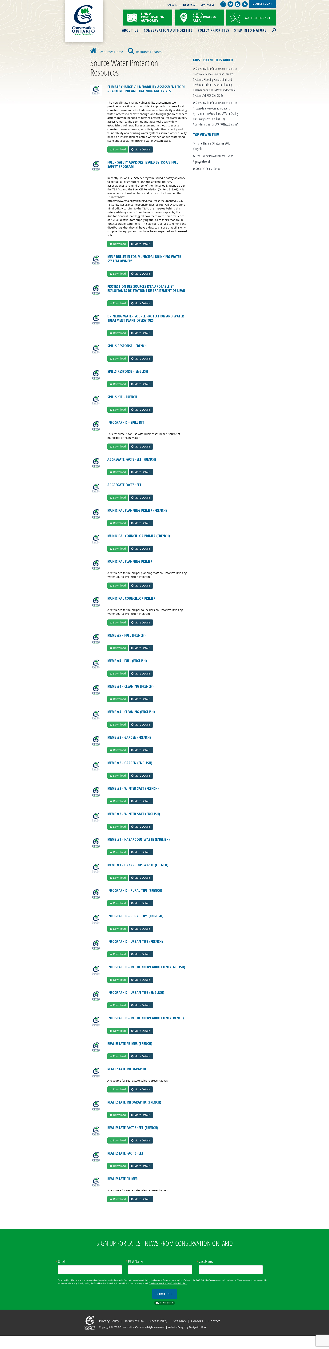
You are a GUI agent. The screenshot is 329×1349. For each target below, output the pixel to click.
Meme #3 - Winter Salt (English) (133, 813)
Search (271, 28)
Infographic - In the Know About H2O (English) (146, 966)
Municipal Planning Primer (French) (137, 510)
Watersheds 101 (257, 18)
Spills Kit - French (122, 396)
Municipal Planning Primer (129, 561)
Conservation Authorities (168, 30)
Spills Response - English (127, 371)
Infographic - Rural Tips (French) (134, 890)
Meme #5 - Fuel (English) (127, 660)
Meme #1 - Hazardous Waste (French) (137, 864)
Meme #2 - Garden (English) (129, 762)
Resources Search (149, 52)
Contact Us (208, 4)
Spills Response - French (127, 345)
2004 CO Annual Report (208, 168)
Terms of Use (134, 1321)
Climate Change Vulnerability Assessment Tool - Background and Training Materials (146, 89)
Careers (172, 4)
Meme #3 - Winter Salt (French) (133, 788)
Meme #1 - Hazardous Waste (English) (138, 839)
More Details (142, 149)
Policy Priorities (213, 30)
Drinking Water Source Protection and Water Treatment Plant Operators (145, 318)
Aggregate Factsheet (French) (131, 459)
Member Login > (262, 4)
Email (61, 1261)
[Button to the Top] (325, 1326)
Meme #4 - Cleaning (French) (130, 686)
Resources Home (110, 52)
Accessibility (158, 1321)
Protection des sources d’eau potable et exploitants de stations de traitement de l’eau (146, 288)
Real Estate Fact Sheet (125, 1153)
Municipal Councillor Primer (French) (138, 535)
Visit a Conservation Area (204, 17)
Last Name (206, 1261)
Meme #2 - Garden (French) (129, 737)
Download (119, 149)
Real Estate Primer (122, 1178)
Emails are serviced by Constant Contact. (168, 1283)
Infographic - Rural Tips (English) (135, 915)
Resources (188, 4)
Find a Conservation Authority (152, 17)
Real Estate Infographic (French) (134, 1102)
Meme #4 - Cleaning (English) (131, 711)
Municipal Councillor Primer (131, 598)
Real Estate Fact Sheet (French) (132, 1127)
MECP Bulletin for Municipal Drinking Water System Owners (144, 258)
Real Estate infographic (127, 1069)
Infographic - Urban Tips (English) (135, 992)
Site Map (179, 1321)
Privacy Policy (109, 1321)
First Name (135, 1261)
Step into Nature (250, 30)
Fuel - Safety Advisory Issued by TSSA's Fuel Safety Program (142, 164)
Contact (214, 1321)
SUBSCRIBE (165, 1294)
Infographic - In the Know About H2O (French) (145, 1018)
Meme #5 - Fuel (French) (126, 635)
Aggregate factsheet (124, 484)
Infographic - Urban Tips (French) (135, 941)
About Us (130, 30)
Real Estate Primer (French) (129, 1043)
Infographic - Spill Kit (125, 422)
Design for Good (198, 1327)
